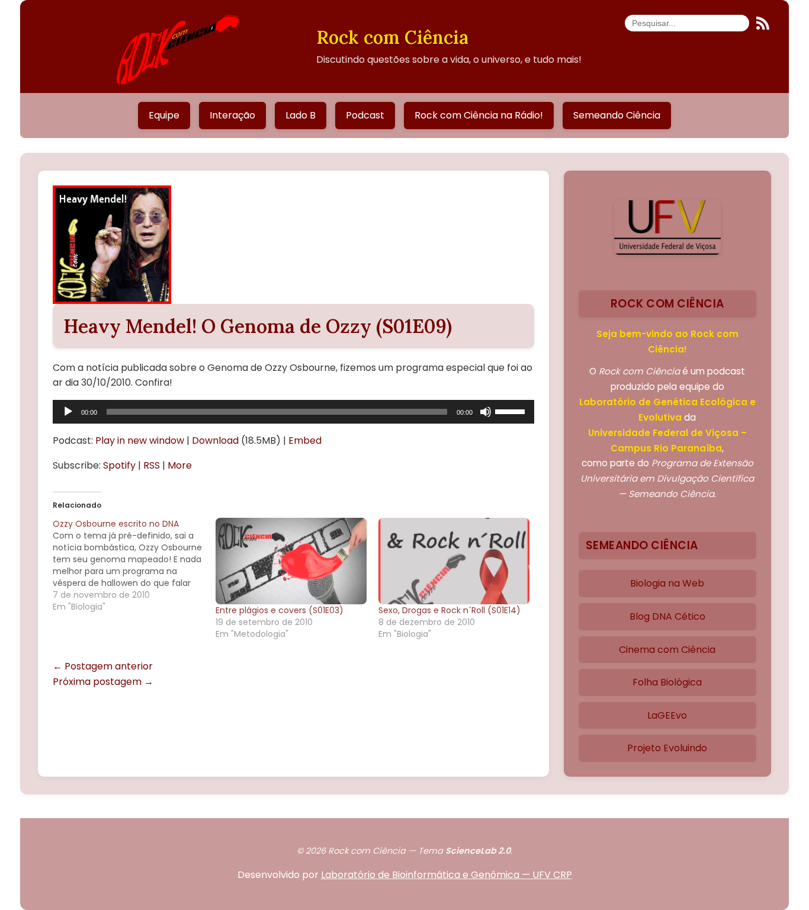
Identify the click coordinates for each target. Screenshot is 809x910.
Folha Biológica (667, 682)
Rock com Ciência (392, 37)
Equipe (164, 115)
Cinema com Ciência (667, 649)
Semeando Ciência (616, 115)
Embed (305, 440)
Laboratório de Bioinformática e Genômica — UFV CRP (446, 875)
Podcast (365, 115)
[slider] (511, 410)
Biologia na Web (667, 583)
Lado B (300, 115)
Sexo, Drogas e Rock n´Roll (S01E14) (449, 610)
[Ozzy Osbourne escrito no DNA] (134, 565)
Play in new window (139, 440)
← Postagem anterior (103, 666)
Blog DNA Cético (667, 616)
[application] (293, 412)
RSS (151, 465)
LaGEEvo (667, 715)
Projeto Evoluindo (667, 748)
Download (215, 440)
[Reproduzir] (68, 412)
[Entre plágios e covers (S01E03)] (291, 561)
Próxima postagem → (103, 681)
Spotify (119, 465)
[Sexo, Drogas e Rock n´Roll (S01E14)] (453, 561)
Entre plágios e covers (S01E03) (279, 610)
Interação (232, 115)
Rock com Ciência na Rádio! (479, 115)
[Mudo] (486, 412)
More (180, 465)
